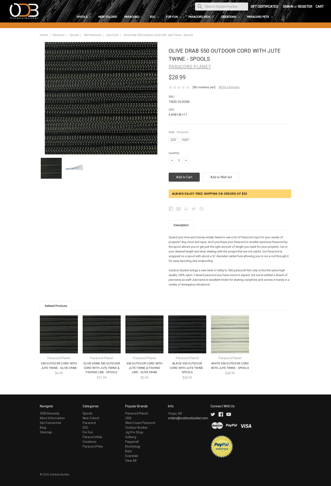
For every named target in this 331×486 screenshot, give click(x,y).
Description (181, 225)
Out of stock (187, 338)
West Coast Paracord (140, 423)
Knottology (133, 446)
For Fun (172, 16)
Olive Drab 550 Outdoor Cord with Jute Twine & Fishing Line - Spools (101, 368)
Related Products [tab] (56, 306)
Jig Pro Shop (134, 432)
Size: (178, 132)
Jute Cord (112, 35)
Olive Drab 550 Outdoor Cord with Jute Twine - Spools (158, 35)
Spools (82, 16)
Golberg (130, 437)
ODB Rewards (49, 413)
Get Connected (50, 423)
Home (44, 35)
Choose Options (59, 338)
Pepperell (132, 442)
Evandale (131, 456)
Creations (229, 16)
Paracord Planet (136, 413)
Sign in (288, 6)
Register (305, 6)
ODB (128, 418)
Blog (43, 427)
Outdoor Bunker (136, 427)
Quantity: (174, 153)
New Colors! (107, 16)
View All (130, 460)
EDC (153, 16)
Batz (128, 451)
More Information (52, 418)
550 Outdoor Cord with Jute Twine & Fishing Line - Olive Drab (144, 368)
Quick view (59, 330)
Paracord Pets (258, 16)
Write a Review (229, 87)
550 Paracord (92, 35)
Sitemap (46, 432)
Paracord (132, 16)
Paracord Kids (199, 16)
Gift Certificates (264, 6)
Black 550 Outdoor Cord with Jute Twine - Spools (187, 368)
